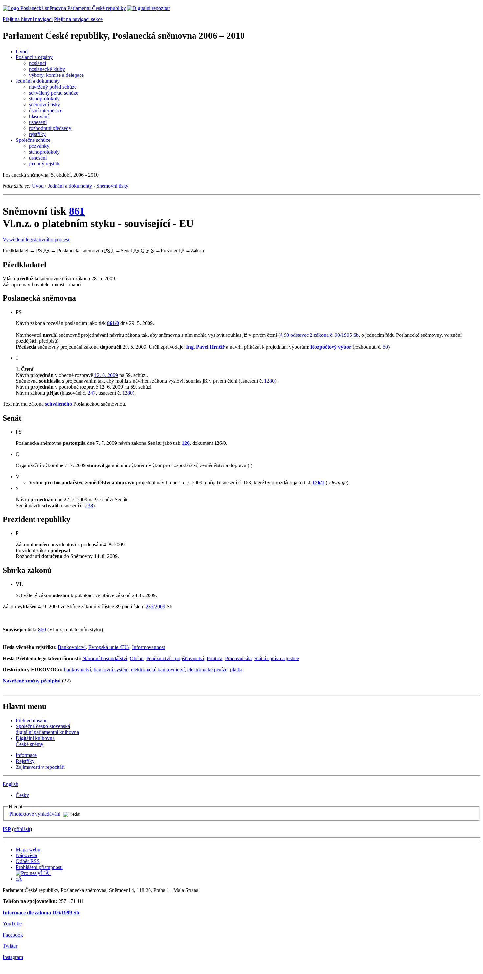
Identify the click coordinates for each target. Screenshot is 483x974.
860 (42, 629)
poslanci (37, 63)
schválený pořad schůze (53, 93)
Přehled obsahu (32, 720)
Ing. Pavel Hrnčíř (205, 347)
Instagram (13, 957)
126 (186, 443)
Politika (214, 658)
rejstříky (37, 134)
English (10, 784)
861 (77, 211)
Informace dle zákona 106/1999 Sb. (41, 912)
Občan (137, 658)
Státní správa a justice (276, 658)
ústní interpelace (45, 110)
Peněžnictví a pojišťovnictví (175, 658)
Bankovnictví (72, 647)
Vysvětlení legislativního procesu (37, 239)
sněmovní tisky (44, 104)
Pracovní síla (238, 658)
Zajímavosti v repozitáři (40, 767)
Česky (22, 795)
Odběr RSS (28, 861)
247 (92, 393)
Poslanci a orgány (34, 57)
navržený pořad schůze (53, 87)
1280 (269, 381)
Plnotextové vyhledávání (34, 814)
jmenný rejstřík (44, 163)
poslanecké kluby (47, 69)
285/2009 (155, 606)
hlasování (39, 116)
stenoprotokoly (44, 98)
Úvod (22, 51)
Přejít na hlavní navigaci (28, 19)
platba (236, 669)
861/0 (113, 323)
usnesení (38, 122)
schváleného (58, 404)
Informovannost (148, 647)
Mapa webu (28, 849)
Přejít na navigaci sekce (78, 19)
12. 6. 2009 (106, 375)
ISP (7, 829)
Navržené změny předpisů (32, 680)
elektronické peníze (207, 669)
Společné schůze (33, 140)
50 (385, 347)
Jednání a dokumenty (38, 81)
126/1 (318, 482)
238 (89, 505)
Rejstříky (25, 761)
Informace (26, 755)
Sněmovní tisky (112, 186)
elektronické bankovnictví (158, 669)
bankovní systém (111, 669)
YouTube (12, 923)
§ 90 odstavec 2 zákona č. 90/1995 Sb (319, 335)
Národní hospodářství (104, 658)
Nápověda (26, 855)
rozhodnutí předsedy (50, 128)
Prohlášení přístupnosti (39, 867)
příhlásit (22, 829)
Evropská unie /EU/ (108, 647)
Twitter (10, 946)
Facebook (13, 935)
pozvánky (39, 146)
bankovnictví (77, 669)
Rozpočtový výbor (330, 347)
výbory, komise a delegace (56, 75)
